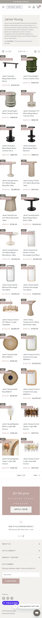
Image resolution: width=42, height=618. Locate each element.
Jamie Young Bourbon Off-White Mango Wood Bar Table (10, 183)
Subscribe (10, 581)
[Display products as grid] (35, 51)
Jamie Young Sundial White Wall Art (9, 355)
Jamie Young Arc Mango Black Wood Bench (9, 78)
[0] (38, 7)
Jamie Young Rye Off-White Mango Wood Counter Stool (31, 113)
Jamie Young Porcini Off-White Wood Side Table (10, 217)
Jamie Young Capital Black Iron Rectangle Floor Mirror (9, 287)
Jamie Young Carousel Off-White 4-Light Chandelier (10, 322)
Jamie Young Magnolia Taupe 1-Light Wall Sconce (10, 461)
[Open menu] (3, 7)
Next (35, 475)
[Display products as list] (39, 51)
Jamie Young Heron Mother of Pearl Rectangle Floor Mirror (31, 252)
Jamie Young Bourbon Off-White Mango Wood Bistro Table (10, 252)
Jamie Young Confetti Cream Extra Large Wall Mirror (31, 391)
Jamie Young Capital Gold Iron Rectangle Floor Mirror (30, 287)
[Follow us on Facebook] (11, 598)
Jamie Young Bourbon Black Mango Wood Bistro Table (31, 217)
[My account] (34, 7)
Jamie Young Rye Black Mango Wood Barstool (30, 148)
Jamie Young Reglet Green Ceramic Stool (31, 77)
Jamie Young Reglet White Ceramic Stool (10, 112)
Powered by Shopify (8, 613)
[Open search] (29, 7)
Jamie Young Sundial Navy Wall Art (9, 390)
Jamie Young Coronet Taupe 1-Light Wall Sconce (31, 426)
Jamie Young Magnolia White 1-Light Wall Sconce (10, 426)
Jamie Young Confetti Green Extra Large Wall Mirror (31, 357)
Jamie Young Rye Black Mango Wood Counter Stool (9, 148)
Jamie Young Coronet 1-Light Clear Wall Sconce (31, 461)
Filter (8, 51)
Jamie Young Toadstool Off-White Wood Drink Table (31, 322)
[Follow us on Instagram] (7, 598)
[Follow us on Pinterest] (3, 598)
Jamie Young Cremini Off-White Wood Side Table (31, 183)
